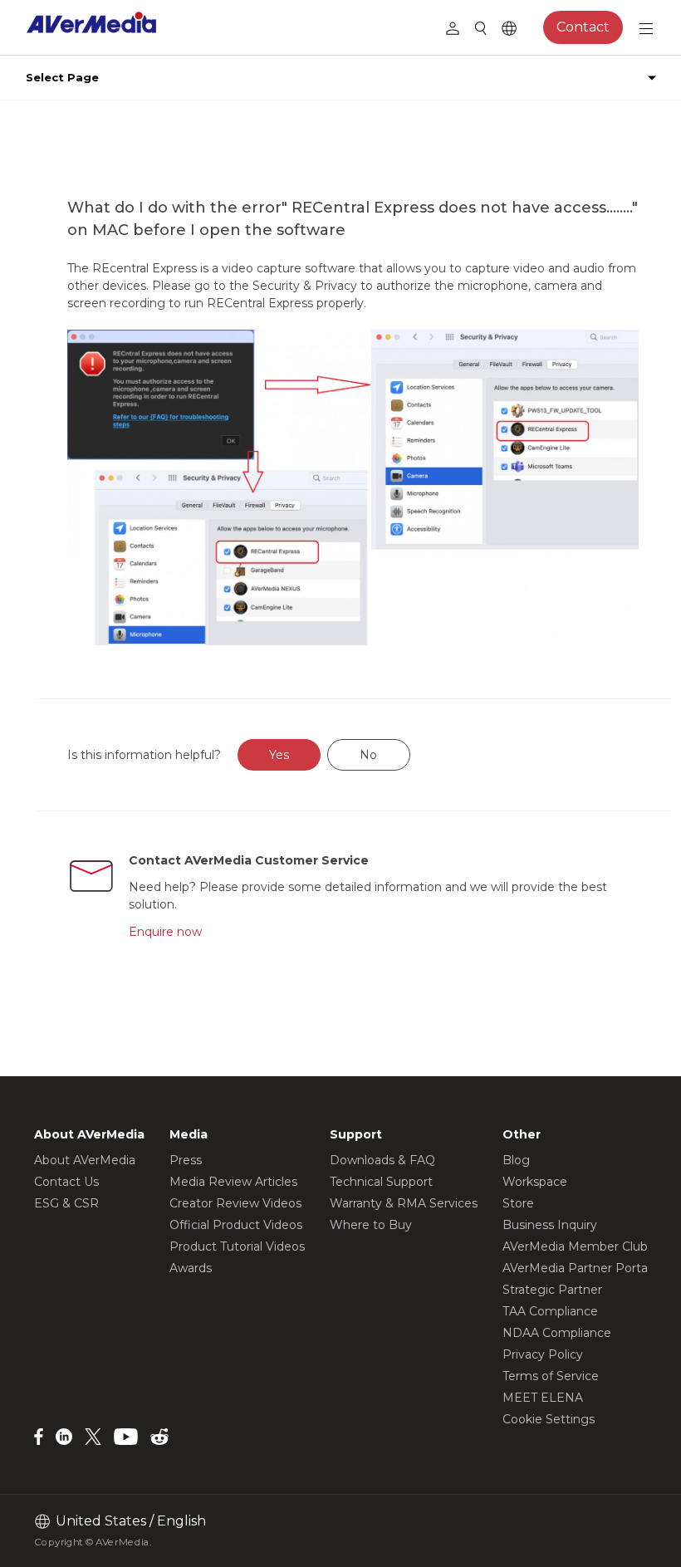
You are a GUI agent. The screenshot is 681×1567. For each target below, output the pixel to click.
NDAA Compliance (556, 1332)
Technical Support (381, 1181)
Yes (279, 754)
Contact (583, 27)
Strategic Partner (552, 1289)
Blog (516, 1160)
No (368, 754)
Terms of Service (550, 1376)
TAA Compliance (550, 1311)
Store (518, 1203)
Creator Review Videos (235, 1203)
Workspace (534, 1181)
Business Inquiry (549, 1224)
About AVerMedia (84, 1160)
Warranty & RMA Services (404, 1203)
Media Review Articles (233, 1181)
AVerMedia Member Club (575, 1246)
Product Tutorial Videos (237, 1246)
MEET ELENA (542, 1397)
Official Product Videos (235, 1224)
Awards (190, 1268)
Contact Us (66, 1181)
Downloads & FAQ (382, 1160)
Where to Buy (371, 1224)
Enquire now (165, 931)
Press (185, 1160)
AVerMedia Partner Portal (576, 1268)
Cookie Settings (548, 1419)
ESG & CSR (66, 1203)
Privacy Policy (542, 1354)
